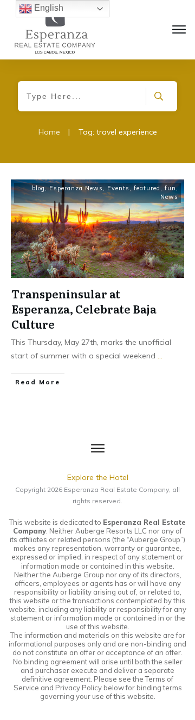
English (47, 7)
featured (147, 188)
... (160, 356)
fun (170, 188)
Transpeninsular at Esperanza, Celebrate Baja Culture (84, 308)
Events (118, 188)
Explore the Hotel (97, 477)
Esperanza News (76, 188)
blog (38, 188)
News (169, 197)
